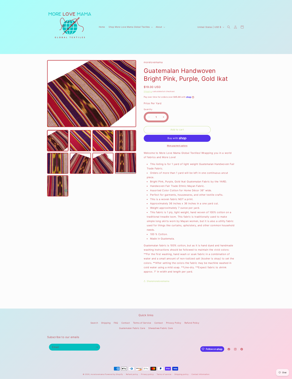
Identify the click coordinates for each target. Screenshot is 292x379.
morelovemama (97, 374)
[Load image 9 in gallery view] (57, 186)
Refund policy (132, 374)
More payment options (177, 145)
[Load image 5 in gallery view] (57, 163)
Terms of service (164, 374)
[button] (130, 27)
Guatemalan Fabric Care (132, 328)
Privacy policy (147, 374)
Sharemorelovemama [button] (158, 281)
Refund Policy (191, 322)
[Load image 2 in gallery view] (80, 140)
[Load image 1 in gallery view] (57, 140)
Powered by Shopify (114, 374)
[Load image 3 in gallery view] (103, 140)
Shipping (148, 91)
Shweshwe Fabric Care (160, 328)
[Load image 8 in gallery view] (125, 163)
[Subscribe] (96, 347)
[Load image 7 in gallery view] (103, 163)
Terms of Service (142, 322)
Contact (125, 322)
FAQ (116, 322)
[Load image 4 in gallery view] (125, 140)
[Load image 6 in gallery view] (80, 163)
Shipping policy (181, 374)
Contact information (200, 374)
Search (94, 322)
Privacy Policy (173, 322)
